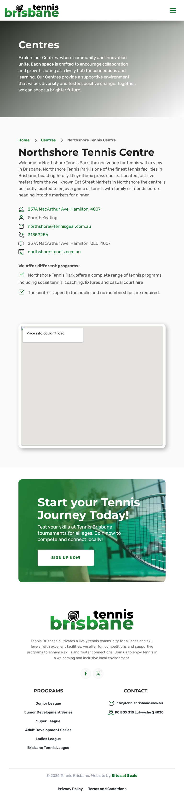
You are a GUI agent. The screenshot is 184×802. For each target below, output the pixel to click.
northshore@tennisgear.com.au (59, 226)
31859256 (38, 234)
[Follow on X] (98, 673)
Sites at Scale (125, 775)
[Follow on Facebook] (85, 673)
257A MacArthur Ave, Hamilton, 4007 (64, 209)
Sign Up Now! (65, 557)
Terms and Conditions (107, 789)
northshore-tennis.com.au (54, 251)
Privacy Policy (70, 789)
